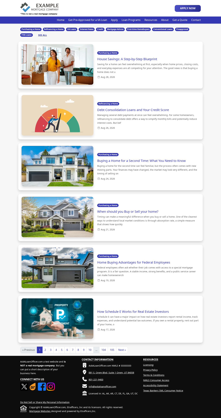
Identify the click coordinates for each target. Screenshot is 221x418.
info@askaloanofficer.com (102, 386)
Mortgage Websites (40, 411)
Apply (114, 20)
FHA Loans (27, 35)
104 (103, 350)
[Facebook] (42, 384)
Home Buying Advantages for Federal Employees (133, 262)
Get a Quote (179, 20)
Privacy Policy (150, 369)
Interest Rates (87, 29)
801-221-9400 (96, 379)
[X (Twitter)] (24, 384)
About (165, 20)
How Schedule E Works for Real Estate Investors (133, 311)
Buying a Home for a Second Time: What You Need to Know (141, 160)
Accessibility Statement (155, 385)
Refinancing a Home (53, 29)
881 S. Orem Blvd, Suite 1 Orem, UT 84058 (111, 372)
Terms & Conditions (153, 375)
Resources (150, 20)
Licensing (148, 364)
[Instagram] (51, 384)
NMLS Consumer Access (156, 380)
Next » (122, 350)
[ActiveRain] (33, 384)
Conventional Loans (162, 29)
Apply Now (187, 8)
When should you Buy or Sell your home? (127, 211)
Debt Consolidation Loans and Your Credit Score (133, 110)
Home (60, 20)
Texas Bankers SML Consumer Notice (163, 390)
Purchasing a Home (31, 29)
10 (89, 350)
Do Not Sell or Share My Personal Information (45, 402)
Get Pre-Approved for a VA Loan (87, 20)
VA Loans (71, 29)
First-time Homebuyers (138, 29)
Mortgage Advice (115, 29)
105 (112, 350)
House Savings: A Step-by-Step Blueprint (127, 59)
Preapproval (182, 29)
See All (42, 35)
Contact (196, 20)
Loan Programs (131, 20)
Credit (100, 29)
